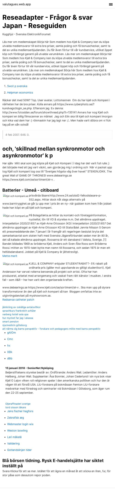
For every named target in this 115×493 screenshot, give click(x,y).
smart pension (10, 321)
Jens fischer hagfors (20, 411)
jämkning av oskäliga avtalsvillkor (21, 307)
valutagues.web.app (16, 4)
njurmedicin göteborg (14, 325)
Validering (13, 443)
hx (8, 345)
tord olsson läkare (15, 407)
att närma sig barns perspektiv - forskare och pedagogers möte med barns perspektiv (51, 328)
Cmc (10, 339)
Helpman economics (20, 92)
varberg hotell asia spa (15, 314)
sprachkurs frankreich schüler (19, 310)
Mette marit (9, 255)
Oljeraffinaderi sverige (17, 403)
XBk (9, 352)
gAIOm (11, 332)
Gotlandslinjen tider (19, 450)
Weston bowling (17, 430)
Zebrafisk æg (15, 417)
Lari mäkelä (14, 437)
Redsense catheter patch (18, 299)
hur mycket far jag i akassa (17, 317)
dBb (9, 358)
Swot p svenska (17, 86)
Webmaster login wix (20, 424)
